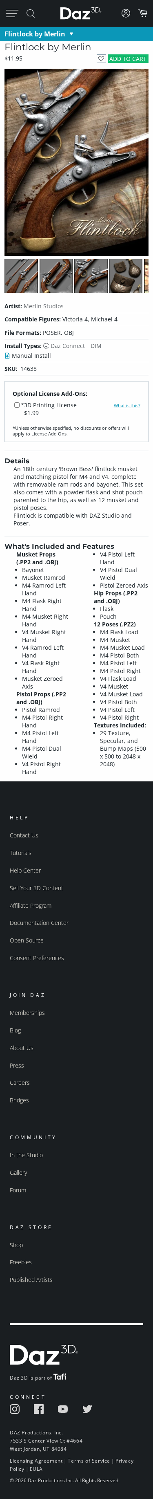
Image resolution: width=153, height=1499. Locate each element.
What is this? (127, 405)
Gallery (18, 1172)
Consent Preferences (37, 958)
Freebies (21, 1262)
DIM (96, 346)
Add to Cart (127, 59)
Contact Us (24, 835)
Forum (18, 1190)
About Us (21, 1048)
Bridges (19, 1100)
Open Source (27, 940)
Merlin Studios (44, 306)
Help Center (25, 870)
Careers (20, 1082)
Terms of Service (89, 1460)
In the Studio (26, 1155)
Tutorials (20, 853)
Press (17, 1065)
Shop (16, 1245)
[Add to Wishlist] (101, 58)
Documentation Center (39, 923)
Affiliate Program (30, 905)
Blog (15, 1030)
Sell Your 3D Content (36, 888)
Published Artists (31, 1280)
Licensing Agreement (36, 1460)
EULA (36, 1468)
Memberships (27, 1013)
